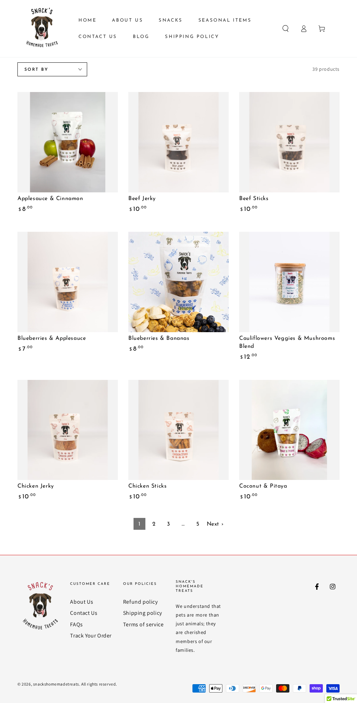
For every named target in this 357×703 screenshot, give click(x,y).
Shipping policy (142, 613)
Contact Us (83, 613)
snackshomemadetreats (56, 684)
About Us (81, 601)
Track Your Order (91, 635)
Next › (215, 524)
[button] (285, 28)
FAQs (76, 624)
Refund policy (140, 601)
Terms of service (143, 624)
